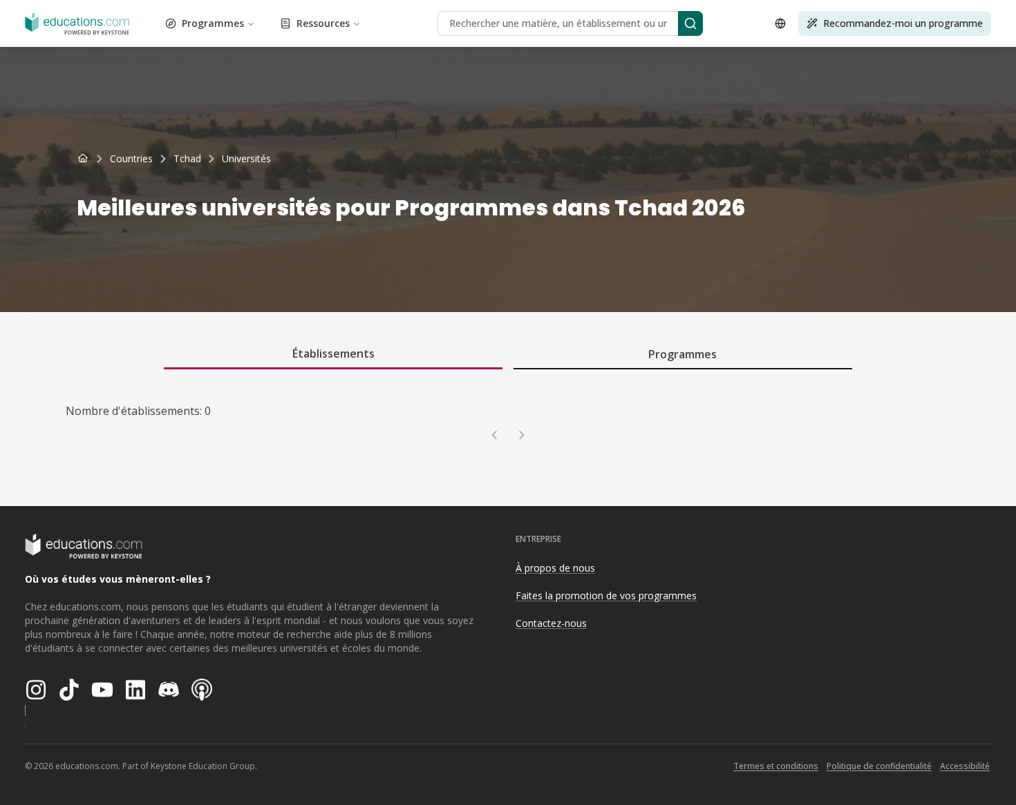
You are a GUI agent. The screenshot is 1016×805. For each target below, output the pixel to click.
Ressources (323, 23)
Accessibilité (965, 766)
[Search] (690, 23)
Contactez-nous (551, 623)
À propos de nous (555, 567)
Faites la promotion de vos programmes (606, 595)
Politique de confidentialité (879, 766)
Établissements (333, 353)
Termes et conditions (775, 766)
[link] (246, 159)
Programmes (213, 23)
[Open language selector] (780, 23)
